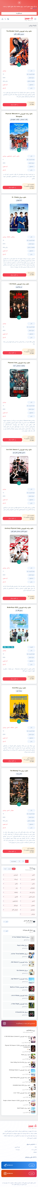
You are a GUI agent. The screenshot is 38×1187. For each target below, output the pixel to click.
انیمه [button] (5, 869)
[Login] (2, 19)
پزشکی (12, 237)
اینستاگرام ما (19, 13)
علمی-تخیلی (27, 897)
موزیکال (10, 905)
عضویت (31, 1165)
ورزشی (4, 71)
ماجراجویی (9, 156)
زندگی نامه (27, 892)
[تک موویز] (29, 19)
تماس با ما (34, 1150)
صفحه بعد (13, 861)
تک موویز (7, 1183)
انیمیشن (10, 875)
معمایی (27, 905)
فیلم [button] (14, 869)
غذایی (18, 156)
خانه (36, 1147)
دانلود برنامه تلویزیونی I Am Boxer (19, 284)
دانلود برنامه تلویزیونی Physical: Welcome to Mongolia (19, 115)
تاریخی (27, 879)
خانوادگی (27, 888)
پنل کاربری (17, 1147)
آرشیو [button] (7, 931)
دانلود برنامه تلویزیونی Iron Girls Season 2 (19, 450)
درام (10, 888)
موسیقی (27, 910)
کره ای (4, 88)
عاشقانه (8, 237)
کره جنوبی (5, 85)
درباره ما (18, 1150)
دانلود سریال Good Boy (19, 688)
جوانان (12, 810)
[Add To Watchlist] (19, 65)
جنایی (27, 884)
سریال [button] (9, 869)
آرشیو (7, 921)
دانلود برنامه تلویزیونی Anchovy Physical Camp (19, 528)
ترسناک (10, 879)
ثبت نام (35, 8)
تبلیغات (35, 1152)
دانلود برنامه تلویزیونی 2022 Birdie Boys (19, 607)
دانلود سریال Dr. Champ (19, 197)
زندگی (8, 568)
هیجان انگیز (10, 910)
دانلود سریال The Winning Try (19, 771)
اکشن (16, 727)
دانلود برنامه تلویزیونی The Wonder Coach (19, 31)
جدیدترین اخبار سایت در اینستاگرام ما (25, 1023)
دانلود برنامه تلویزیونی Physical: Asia (19, 363)
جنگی (10, 884)
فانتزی (10, 897)
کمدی (14, 156)
